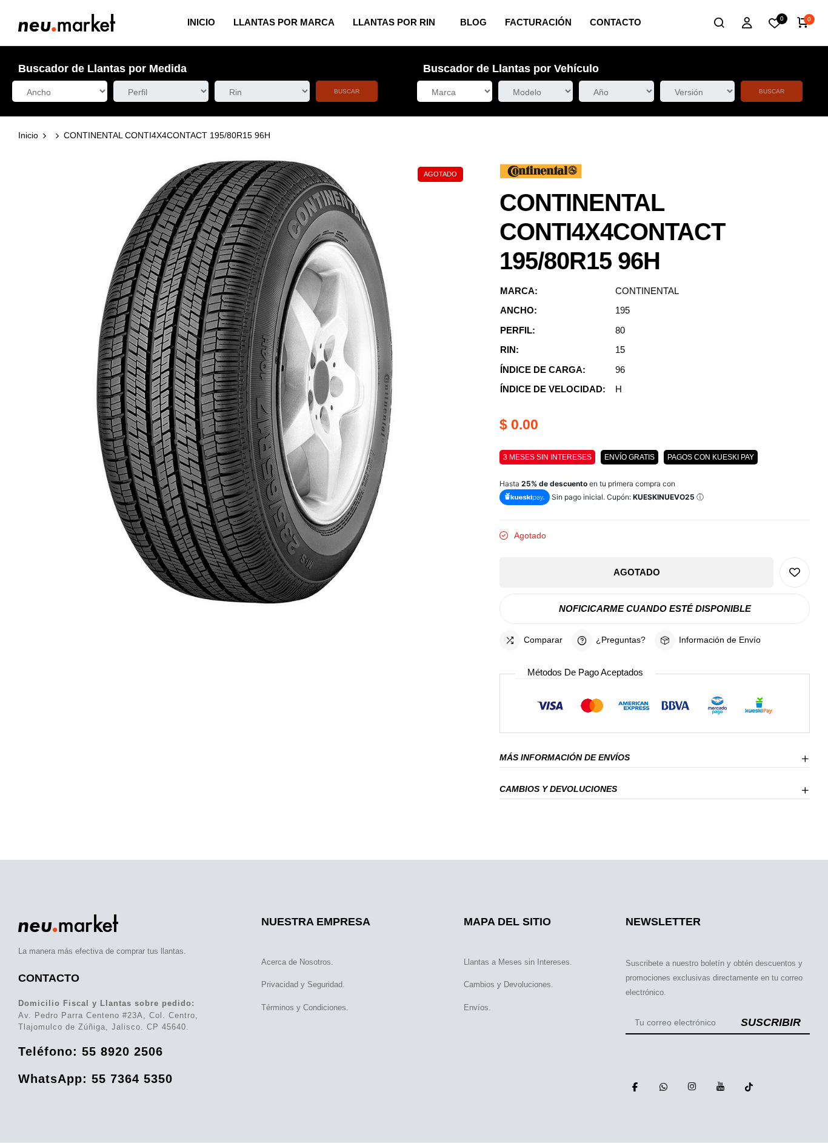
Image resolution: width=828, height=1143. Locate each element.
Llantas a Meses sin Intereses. (518, 962)
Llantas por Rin (394, 22)
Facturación (538, 22)
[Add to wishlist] (795, 572)
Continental (647, 291)
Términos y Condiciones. (305, 1007)
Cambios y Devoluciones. (508, 984)
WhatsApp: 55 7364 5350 (95, 1078)
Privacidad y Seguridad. (303, 984)
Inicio (201, 22)
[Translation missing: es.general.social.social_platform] (635, 1086)
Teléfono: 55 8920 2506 (90, 1051)
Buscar (346, 91)
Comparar (543, 640)
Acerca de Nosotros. (297, 962)
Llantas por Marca (284, 22)
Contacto (615, 22)
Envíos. (477, 1007)
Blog (473, 22)
